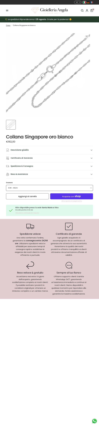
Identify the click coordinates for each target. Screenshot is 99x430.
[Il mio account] (87, 10)
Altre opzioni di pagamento (71, 201)
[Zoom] (86, 36)
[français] (91, 2)
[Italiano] (84, 2)
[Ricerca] (82, 10)
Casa (8, 25)
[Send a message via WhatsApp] (94, 421)
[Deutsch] (88, 2)
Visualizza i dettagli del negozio (27, 213)
